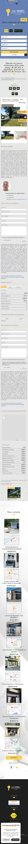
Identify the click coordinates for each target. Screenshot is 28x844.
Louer (11, 30)
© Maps (17, 439)
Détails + (10, 286)
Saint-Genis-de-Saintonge (9, 77)
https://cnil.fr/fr (4, 261)
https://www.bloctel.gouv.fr (17, 268)
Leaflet (13, 439)
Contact (14, 757)
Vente (6, 30)
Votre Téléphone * (5, 216)
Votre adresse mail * (5, 211)
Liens (21, 835)
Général (3, 286)
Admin (23, 835)
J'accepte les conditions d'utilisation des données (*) (13, 237)
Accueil (2, 77)
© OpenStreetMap (23, 439)
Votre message (4, 225)
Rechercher (14, 52)
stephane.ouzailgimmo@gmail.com (20, 199)
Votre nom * (3, 207)
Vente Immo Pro (18, 30)
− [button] (3, 418)
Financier (4, 289)
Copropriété (18, 286)
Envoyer (24, 240)
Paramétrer (6, 839)
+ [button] (3, 416)
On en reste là (15, 824)
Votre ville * (3, 220)
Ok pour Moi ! (15, 839)
